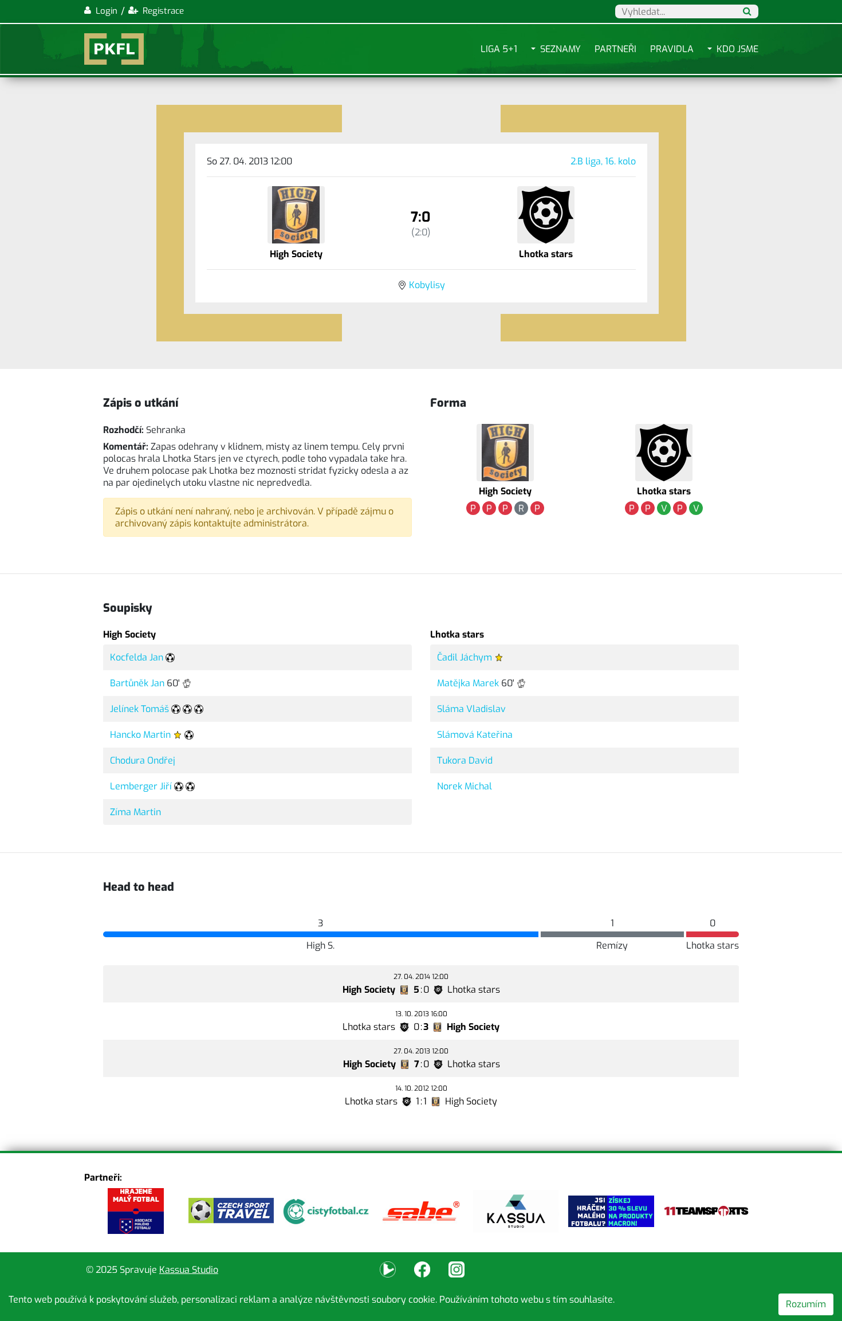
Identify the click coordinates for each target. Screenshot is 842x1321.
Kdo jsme (737, 49)
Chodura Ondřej (142, 760)
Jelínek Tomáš (139, 709)
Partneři (615, 49)
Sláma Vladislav (471, 709)
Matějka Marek (468, 683)
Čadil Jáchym (464, 657)
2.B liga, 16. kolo (603, 161)
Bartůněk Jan (137, 683)
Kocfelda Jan (136, 657)
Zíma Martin (135, 812)
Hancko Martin (140, 735)
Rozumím (806, 1304)
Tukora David (465, 760)
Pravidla (672, 49)
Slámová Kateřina (475, 735)
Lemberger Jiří (141, 786)
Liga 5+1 (499, 49)
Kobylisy (427, 285)
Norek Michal (464, 786)
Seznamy (560, 49)
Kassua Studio (188, 1270)
